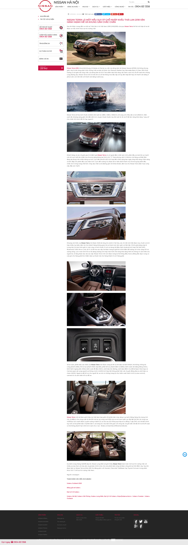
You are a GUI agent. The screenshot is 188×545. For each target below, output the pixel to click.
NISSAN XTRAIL (42, 518)
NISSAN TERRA (42, 534)
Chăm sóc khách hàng (48, 36)
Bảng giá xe (44, 59)
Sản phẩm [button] (59, 7)
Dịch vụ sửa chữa (81, 518)
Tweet (107, 14)
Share (99, 14)
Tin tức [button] (131, 7)
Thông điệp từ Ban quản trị (103, 519)
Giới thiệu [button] (106, 7)
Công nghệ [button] (119, 7)
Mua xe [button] (85, 7)
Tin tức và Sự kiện (47, 19)
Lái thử (43, 68)
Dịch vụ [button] (95, 7)
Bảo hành (79, 519)
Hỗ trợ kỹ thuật (45, 28)
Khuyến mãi (118, 519)
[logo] (45, 2)
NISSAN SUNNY (42, 525)
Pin (121, 14)
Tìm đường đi (44, 43)
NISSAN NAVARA (43, 521)
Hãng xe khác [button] (72, 7)
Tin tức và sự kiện (120, 518)
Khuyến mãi (44, 16)
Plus (114, 14)
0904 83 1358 (142, 6)
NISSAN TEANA (42, 528)
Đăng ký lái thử (61, 528)
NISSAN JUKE (42, 531)
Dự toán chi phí (45, 51)
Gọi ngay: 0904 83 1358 (13, 542)
